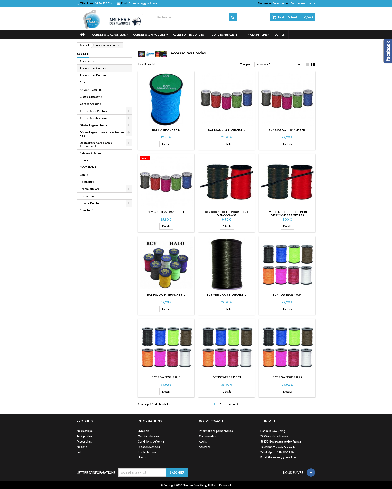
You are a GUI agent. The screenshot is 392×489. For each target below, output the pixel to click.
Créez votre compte (302, 3)
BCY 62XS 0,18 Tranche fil (226, 130)
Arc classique (85, 431)
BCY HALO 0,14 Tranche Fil (166, 294)
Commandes (207, 436)
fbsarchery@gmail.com (143, 3)
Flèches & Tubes (90, 153)
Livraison (143, 431)
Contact (267, 421)
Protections (87, 196)
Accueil (83, 54)
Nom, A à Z (279, 64)
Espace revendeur (149, 447)
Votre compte (211, 421)
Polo (79, 452)
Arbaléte (82, 447)
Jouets (84, 160)
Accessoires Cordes (188, 35)
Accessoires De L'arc (93, 75)
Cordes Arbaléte (224, 35)
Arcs (82, 82)
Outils (279, 35)
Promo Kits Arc (89, 189)
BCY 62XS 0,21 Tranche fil (287, 130)
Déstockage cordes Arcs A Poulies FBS (102, 134)
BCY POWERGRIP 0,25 (287, 377)
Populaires (87, 182)
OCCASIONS (88, 167)
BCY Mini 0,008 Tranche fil (226, 294)
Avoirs (203, 441)
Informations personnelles (216, 431)
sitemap (143, 457)
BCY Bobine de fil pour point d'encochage (226, 213)
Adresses (205, 447)
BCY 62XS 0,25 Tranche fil (166, 212)
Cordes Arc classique (109, 35)
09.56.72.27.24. (104, 3)
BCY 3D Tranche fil (166, 130)
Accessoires (88, 61)
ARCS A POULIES (91, 89)
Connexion (279, 3)
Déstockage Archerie (93, 125)
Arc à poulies (84, 436)
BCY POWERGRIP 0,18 (166, 377)
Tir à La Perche (256, 35)
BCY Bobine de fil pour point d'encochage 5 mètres (287, 213)
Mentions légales (148, 436)
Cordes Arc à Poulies (149, 35)
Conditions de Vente (151, 441)
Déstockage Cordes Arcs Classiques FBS (96, 144)
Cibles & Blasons (91, 96)
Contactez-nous (148, 452)
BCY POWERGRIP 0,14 (287, 294)
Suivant (232, 404)
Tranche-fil (87, 210)
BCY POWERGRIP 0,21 (226, 377)
